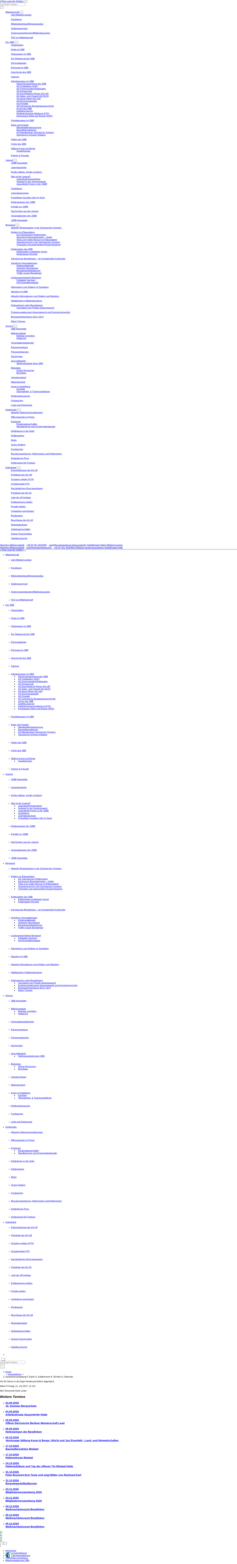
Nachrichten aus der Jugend (24, 211)
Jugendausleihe (19, 167)
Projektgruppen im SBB (22, 120)
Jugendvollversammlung (28, 179)
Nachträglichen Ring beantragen (27, 488)
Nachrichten (17, 356)
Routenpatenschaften (26, 424)
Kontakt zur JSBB (19, 207)
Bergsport (10, 225)
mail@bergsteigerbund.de (61, 545)
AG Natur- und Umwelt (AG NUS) (32, 96)
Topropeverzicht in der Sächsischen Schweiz (38, 242)
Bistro (14, 440)
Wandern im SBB (19, 292)
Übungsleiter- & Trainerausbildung (33, 391)
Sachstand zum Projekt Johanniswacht (35, 308)
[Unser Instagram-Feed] (5, 1543)
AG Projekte (22, 103)
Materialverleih (18, 382)
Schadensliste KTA (20, 484)
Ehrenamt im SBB (19, 68)
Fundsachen (17, 400)
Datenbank (10, 467)
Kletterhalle (11, 410)
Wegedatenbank (19, 525)
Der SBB (9, 42)
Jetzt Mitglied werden (21, 15)
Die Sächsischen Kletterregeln (31, 235)
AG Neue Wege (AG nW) (28, 98)
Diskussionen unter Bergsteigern (27, 305)
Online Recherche (25, 370)
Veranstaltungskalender (22, 343)
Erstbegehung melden (22, 502)
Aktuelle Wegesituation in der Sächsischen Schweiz (36, 228)
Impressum (10, 1550)
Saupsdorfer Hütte (83, 545)
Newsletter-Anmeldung (16, 1558)
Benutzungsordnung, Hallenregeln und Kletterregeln (36, 454)
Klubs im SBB (18, 49)
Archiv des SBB (24, 108)
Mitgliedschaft (12, 12)
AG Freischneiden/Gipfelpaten (31, 89)
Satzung (15, 77)
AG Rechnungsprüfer (26, 101)
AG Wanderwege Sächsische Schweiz (35, 132)
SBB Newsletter (18, 329)
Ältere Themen (18, 321)
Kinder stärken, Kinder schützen (26, 172)
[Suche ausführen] (2, 1366)
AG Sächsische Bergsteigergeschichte (35, 106)
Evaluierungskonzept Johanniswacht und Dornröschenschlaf (40, 312)
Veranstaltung (14, 1374)
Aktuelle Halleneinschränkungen (27, 412)
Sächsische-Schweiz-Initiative (31, 135)
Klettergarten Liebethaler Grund (31, 252)
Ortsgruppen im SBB (21, 54)
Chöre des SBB (18, 144)
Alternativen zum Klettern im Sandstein (30, 287)
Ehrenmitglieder (18, 63)
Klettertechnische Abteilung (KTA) (32, 113)
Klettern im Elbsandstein (23, 232)
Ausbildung (16, 188)
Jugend (9, 160)
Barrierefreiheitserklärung (17, 1555)
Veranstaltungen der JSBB (24, 216)
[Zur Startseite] (12, 1)
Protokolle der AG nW (21, 475)
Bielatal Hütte (98, 545)
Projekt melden (18, 506)
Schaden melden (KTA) (22, 479)
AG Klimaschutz (24, 91)
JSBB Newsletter (19, 163)
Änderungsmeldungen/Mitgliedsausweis (30, 33)
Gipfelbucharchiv (24, 111)
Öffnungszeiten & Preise (23, 417)
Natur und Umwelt (20, 125)
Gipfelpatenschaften (20, 529)
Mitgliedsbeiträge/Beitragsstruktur (27, 24)
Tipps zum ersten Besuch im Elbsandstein (36, 240)
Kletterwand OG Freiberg (23, 463)
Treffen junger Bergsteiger (29, 273)
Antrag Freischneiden (21, 534)
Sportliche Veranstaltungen (24, 263)
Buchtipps (21, 373)
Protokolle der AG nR (21, 493)
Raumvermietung (19, 347)
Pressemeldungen (20, 352)
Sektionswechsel (19, 28)
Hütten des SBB (19, 139)
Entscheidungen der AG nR (24, 470)
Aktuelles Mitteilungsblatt (12, 545)
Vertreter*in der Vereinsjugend (31, 181)
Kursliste (20, 389)
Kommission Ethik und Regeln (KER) (34, 116)
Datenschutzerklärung (16, 1553)
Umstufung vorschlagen (22, 511)
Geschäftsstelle (18, 361)
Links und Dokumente (21, 405)
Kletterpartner (17, 436)
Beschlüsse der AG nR (22, 520)
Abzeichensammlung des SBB (31, 84)
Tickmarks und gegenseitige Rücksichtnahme (38, 245)
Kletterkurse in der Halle (22, 431)
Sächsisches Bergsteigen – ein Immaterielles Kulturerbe (38, 259)
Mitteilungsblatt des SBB (17, 1560)
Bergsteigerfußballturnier (28, 271)
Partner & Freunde (20, 155)
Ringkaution (17, 516)
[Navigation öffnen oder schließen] (25, 1)
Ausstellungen (23, 151)
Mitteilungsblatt (18, 333)
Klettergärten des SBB (22, 249)
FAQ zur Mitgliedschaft (22, 37)
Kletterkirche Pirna (20, 458)
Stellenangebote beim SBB (29, 363)
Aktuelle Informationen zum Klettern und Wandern (35, 296)
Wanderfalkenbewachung (28, 127)
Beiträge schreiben (25, 336)
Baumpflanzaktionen (26, 130)
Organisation (17, 45)
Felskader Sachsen (25, 280)
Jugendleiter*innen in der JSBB (31, 184)
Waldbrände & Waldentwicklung (26, 301)
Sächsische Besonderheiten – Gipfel (34, 237)
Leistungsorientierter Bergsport (26, 278)
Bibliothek (16, 368)
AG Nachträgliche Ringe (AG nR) (32, 94)
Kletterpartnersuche (20, 396)
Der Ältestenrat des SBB (23, 58)
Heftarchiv (21, 338)
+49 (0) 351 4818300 (36, 545)
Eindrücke (16, 421)
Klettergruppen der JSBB (23, 202)
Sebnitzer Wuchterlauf (27, 268)
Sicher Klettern (18, 445)
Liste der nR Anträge (21, 497)
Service (9, 326)
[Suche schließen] (3, 1359)
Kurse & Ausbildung (20, 386)
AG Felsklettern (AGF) (27, 86)
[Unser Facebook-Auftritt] (2, 1543)
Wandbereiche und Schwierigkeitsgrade (35, 426)
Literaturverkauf (18, 377)
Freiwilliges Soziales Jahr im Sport (28, 197)
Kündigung (16, 19)
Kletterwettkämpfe (25, 266)
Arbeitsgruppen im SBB (22, 81)
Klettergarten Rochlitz (26, 254)
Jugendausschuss (20, 193)
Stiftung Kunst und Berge (23, 148)
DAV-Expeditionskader (27, 282)
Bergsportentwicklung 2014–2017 (27, 317)
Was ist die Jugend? (21, 176)
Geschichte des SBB (21, 72)
